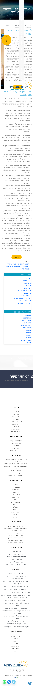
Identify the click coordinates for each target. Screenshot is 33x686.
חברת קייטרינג (26, 325)
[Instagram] (13, 670)
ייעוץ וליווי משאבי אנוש (16, 554)
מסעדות (28, 315)
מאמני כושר (27, 328)
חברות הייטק (16, 448)
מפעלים (28, 335)
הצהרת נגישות (15, 646)
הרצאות (21, 40)
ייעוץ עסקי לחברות (16, 436)
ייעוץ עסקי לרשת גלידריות (16, 621)
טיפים (21, 67)
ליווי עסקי (16, 411)
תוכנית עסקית (16, 522)
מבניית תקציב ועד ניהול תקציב (16, 624)
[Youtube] (16, 670)
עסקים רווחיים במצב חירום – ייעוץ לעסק (16, 627)
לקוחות (21, 49)
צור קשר (15, 651)
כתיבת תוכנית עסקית (16, 559)
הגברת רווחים (24, 264)
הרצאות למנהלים (15, 451)
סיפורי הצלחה (21, 58)
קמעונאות (16, 446)
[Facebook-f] (10, 670)
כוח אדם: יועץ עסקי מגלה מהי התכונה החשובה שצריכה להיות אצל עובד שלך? (15, 596)
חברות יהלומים (15, 502)
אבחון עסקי (21, 31)
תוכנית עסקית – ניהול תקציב (15, 533)
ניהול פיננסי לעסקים (16, 562)
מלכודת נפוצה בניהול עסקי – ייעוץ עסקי (16, 589)
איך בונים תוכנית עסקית (15, 526)
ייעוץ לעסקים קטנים (15, 441)
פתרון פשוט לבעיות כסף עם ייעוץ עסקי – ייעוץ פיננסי (15, 582)
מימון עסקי (27, 293)
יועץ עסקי (21, 13)
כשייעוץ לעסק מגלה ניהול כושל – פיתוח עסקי (15, 617)
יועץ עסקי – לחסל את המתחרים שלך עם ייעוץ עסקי (16, 604)
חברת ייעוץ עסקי (16, 632)
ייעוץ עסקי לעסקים (16, 480)
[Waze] (14, 682)
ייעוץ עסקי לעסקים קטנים (22, 298)
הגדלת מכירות (15, 431)
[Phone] (19, 670)
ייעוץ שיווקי (27, 288)
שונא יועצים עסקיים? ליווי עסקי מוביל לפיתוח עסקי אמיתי (16, 612)
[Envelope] (22, 670)
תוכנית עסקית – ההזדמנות (15, 540)
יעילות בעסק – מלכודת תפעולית (16, 564)
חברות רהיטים (26, 340)
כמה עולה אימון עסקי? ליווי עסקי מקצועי (16, 586)
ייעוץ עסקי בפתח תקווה (15, 475)
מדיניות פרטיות (15, 648)
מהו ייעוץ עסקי (16, 552)
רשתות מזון (27, 318)
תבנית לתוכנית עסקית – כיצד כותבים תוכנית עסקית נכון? (15, 530)
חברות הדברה (26, 330)
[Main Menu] (2, 86)
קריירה (15, 643)
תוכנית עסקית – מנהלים (15, 543)
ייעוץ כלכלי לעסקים (24, 300)
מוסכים (28, 338)
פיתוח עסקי (21, 22)
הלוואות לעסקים (25, 295)
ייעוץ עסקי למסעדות (24, 303)
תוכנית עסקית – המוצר (16, 535)
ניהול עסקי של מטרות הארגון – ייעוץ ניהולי (16, 592)
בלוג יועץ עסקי (16, 569)
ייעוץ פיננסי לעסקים (24, 291)
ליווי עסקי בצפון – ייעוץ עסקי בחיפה (15, 464)
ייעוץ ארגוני (15, 424)
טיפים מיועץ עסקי (13, 264)
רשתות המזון (16, 487)
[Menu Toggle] (23, 1)
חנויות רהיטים (15, 512)
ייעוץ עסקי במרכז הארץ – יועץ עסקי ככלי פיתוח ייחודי (15, 460)
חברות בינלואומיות (15, 443)
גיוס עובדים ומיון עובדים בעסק (16, 574)
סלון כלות (27, 323)
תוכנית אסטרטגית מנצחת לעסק (16, 557)
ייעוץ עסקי (21, 4)
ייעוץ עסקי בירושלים (15, 473)
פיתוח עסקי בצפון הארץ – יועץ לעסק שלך (15, 467)
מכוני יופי (16, 517)
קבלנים (28, 333)
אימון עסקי (27, 283)
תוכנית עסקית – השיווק (15, 538)
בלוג (21, 75)
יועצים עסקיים (16, 455)
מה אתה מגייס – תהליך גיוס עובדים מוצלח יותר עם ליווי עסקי (16, 577)
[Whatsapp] (4, 682)
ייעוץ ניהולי (27, 286)
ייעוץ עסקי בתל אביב (15, 470)
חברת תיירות (26, 320)
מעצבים (28, 343)
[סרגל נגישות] (30, 683)
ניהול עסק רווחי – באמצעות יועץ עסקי (16, 608)
